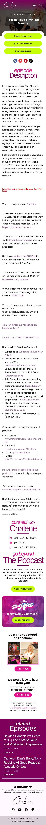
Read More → (10, 752)
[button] (34, 5)
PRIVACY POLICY (16, 821)
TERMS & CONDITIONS (28, 821)
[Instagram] (13, 809)
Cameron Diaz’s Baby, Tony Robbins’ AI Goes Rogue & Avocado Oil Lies (22, 762)
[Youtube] (20, 809)
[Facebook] (26, 809)
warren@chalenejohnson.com (23, 708)
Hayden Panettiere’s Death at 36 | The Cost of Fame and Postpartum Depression (23, 740)
